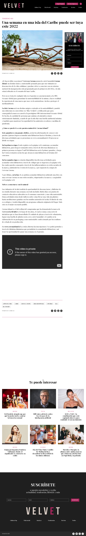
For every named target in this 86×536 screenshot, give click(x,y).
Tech (43, 411)
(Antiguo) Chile (7, 303)
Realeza (56, 7)
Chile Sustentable (38, 303)
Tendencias (65, 7)
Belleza (71, 411)
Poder (80, 7)
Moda (15, 411)
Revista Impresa (72, 4)
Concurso (50, 303)
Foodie (43, 447)
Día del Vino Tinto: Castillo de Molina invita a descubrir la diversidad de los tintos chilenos (43, 452)
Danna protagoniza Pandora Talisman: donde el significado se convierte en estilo (15, 452)
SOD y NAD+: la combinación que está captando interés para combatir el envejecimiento (70, 417)
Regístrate (75, 67)
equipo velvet (6, 73)
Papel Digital (60, 4)
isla (56, 303)
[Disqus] (32, 347)
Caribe (16, 303)
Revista (73, 7)
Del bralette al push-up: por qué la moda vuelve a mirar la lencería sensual (15, 416)
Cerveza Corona (26, 303)
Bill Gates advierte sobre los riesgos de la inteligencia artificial (43, 416)
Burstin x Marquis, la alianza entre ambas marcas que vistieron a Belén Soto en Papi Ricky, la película (71, 452)
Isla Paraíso (6, 306)
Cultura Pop (37, 7)
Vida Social (47, 7)
